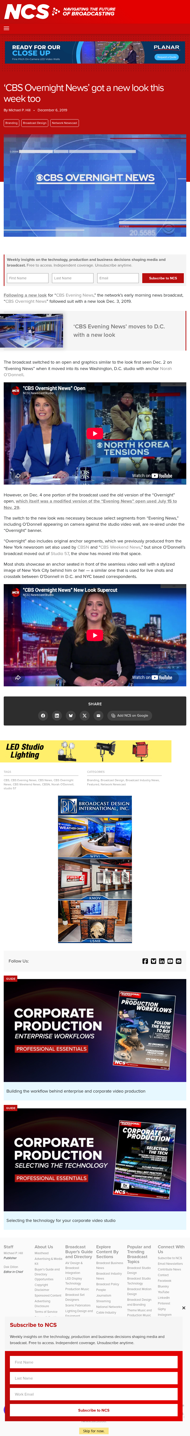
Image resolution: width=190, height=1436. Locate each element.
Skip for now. (94, 1431)
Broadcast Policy (107, 1284)
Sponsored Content (48, 1295)
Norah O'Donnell (62, 784)
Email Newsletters (170, 1263)
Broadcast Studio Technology (139, 1281)
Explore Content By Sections (107, 1251)
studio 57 (10, 788)
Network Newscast (64, 123)
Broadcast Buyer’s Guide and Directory (79, 1251)
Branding (11, 123)
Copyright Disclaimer (42, 1287)
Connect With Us (171, 1249)
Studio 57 (60, 553)
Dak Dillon (11, 1267)
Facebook (164, 1280)
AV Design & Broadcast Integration (74, 1268)
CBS (6, 780)
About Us (44, 1246)
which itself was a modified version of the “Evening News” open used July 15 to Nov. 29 (90, 504)
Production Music (77, 1289)
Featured (93, 784)
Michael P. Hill (19, 110)
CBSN (83, 547)
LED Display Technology (73, 1281)
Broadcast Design (35, 123)
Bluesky (163, 1286)
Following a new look (25, 295)
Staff (8, 1246)
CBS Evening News (75, 295)
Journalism (103, 1295)
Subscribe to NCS (170, 1258)
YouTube (163, 1292)
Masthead (41, 1253)
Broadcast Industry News (142, 780)
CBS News (45, 780)
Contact (163, 1275)
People (101, 1289)
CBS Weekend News (120, 547)
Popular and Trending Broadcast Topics (139, 1254)
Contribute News (169, 1269)
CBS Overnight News (26, 301)
